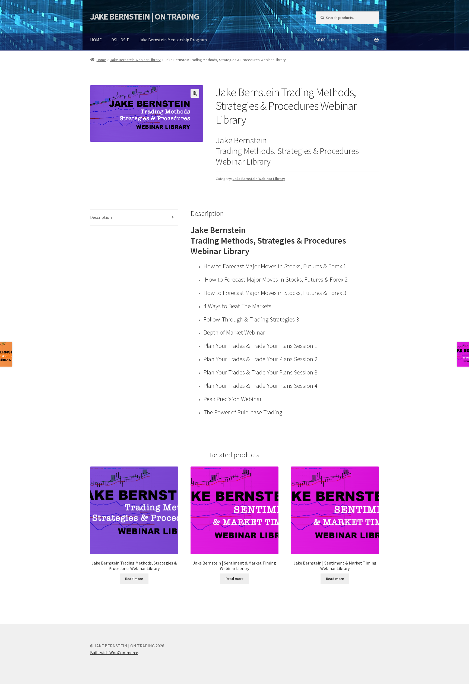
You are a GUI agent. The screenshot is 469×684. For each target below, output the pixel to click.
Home (101, 59)
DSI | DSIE (120, 39)
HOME (96, 39)
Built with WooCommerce (114, 652)
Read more (134, 578)
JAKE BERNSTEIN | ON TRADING (144, 16)
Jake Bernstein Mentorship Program (173, 39)
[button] (195, 93)
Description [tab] (101, 217)
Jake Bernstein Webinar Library (135, 59)
